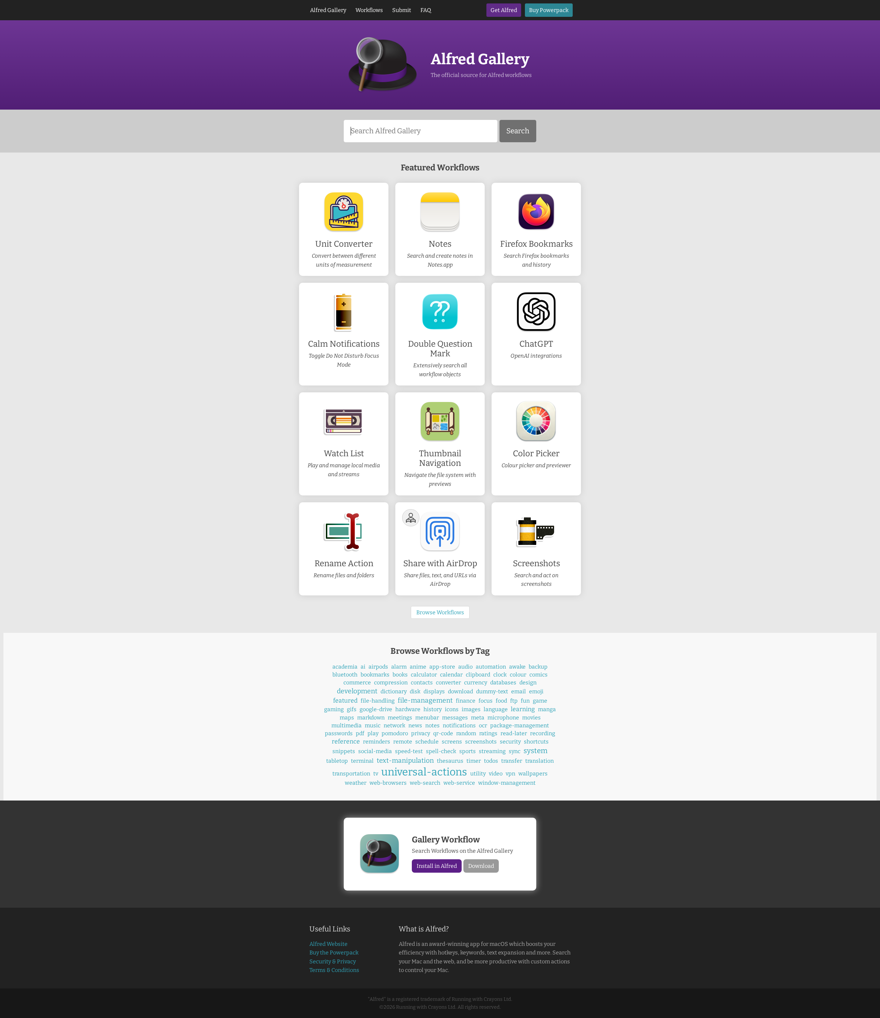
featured (345, 700)
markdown (371, 717)
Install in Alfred (437, 866)
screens (452, 741)
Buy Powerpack (549, 10)
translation (539, 761)
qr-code (443, 733)
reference (346, 741)
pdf (360, 733)
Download (481, 866)
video (496, 773)
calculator (424, 674)
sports (467, 751)
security (510, 741)
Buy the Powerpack (334, 952)
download (460, 691)
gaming (334, 709)
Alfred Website (328, 944)
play (372, 733)
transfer (511, 761)
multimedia (346, 725)
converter (448, 682)
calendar (451, 674)
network (394, 725)
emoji (536, 691)
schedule (427, 741)
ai (363, 666)
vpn (510, 773)
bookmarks (375, 674)
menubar (427, 717)
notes (432, 725)
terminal (362, 761)
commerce (357, 682)
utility (478, 773)
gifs (351, 709)
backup (538, 666)
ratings (488, 733)
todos (491, 761)
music (373, 725)
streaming (492, 751)
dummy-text (492, 691)
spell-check (441, 751)
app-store (442, 666)
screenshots (481, 741)
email (518, 691)
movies (531, 717)
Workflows (369, 10)
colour (518, 674)
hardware (407, 709)
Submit (401, 10)
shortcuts (536, 741)
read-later (513, 733)
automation (491, 666)
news (415, 725)
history (433, 709)
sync (514, 751)
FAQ (425, 10)
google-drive (376, 709)
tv (375, 773)
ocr (483, 725)
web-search (425, 783)
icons (452, 709)
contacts (422, 682)
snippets (343, 751)
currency (475, 682)
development (357, 691)
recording (542, 733)
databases (503, 682)
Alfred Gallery (328, 10)
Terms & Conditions (334, 970)
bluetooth (345, 674)
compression (391, 682)
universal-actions (424, 772)
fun (525, 700)
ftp (514, 700)
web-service (459, 783)
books (400, 674)
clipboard (478, 674)
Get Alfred (504, 10)
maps (347, 717)
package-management (519, 725)
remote (402, 741)
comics (538, 674)
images (471, 709)
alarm (399, 666)
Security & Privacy (332, 961)
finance (465, 700)
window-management (507, 783)
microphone (503, 717)
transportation (351, 773)
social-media (375, 751)
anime (418, 666)
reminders (376, 741)
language (496, 709)
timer (473, 761)
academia (345, 666)
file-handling (378, 700)
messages (455, 717)
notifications (459, 725)
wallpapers (533, 773)
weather (355, 783)
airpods (378, 666)
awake (517, 666)
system (536, 751)
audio (465, 666)
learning (523, 709)
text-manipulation (405, 760)
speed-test (409, 751)
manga (547, 709)
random (466, 733)
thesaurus (450, 761)
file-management (425, 700)
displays (434, 691)
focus (485, 700)
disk (415, 691)
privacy (420, 733)
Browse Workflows (440, 612)
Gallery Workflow (446, 839)
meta (477, 717)
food (501, 700)
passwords (339, 733)
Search (517, 131)
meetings (400, 717)
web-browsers (388, 783)
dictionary (394, 691)
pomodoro (395, 733)
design (528, 682)
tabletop (337, 761)
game (540, 700)
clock (500, 674)
